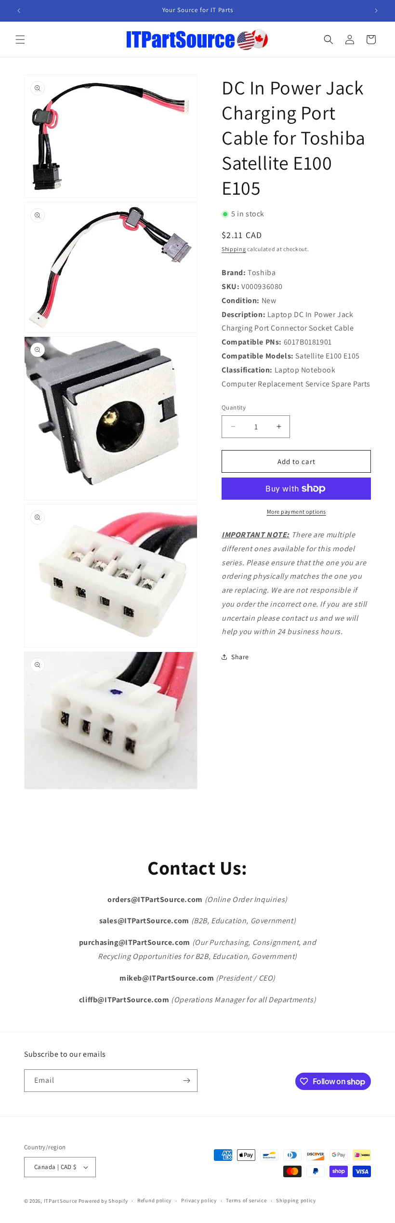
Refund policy (154, 1200)
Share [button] (240, 656)
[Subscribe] (186, 1080)
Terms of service (246, 1200)
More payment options (296, 511)
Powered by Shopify (103, 1200)
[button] (20, 39)
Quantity (234, 407)
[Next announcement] (376, 10)
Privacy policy (199, 1200)
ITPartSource (60, 1200)
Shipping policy (296, 1200)
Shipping (234, 249)
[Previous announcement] (18, 10)
